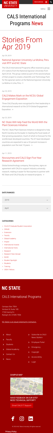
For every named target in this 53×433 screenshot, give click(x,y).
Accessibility (37, 357)
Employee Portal (38, 342)
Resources (38, 2)
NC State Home (12, 2)
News (8, 359)
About (8, 335)
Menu (45, 8)
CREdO (6, 229)
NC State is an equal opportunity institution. (19, 322)
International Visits (11, 248)
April (7, 208)
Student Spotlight (10, 260)
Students (7, 263)
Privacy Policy (11, 432)
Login (34, 362)
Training (7, 266)
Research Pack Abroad (12, 254)
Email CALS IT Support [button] (21, 405)
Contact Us (10, 354)
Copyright (35, 352)
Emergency (36, 347)
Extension (7, 232)
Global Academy (10, 239)
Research (7, 251)
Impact (6, 242)
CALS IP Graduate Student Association (18, 226)
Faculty (7, 235)
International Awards (11, 245)
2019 (7, 200)
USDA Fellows (9, 270)
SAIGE (6, 257)
